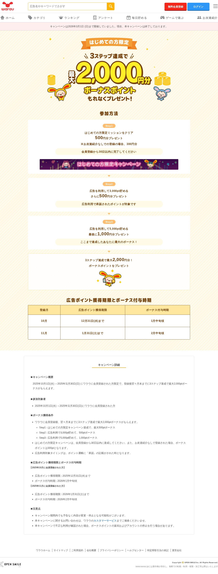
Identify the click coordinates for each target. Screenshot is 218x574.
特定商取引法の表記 (158, 550)
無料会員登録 (175, 6)
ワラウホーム (43, 550)
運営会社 (177, 550)
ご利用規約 (77, 550)
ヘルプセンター (135, 550)
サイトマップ (61, 550)
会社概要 (91, 550)
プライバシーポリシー (112, 550)
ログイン (198, 6)
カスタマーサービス (105, 520)
